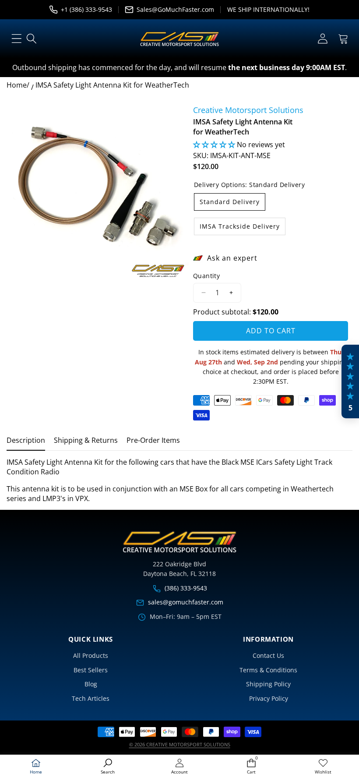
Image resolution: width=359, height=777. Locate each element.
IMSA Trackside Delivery (240, 226)
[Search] (32, 39)
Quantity (206, 276)
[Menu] (16, 39)
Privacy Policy (268, 698)
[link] (323, 767)
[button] (343, 39)
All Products (90, 655)
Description (26, 440)
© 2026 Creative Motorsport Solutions (179, 744)
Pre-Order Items (153, 440)
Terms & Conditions (268, 670)
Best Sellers (91, 670)
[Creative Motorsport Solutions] (179, 39)
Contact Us (268, 655)
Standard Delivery (230, 202)
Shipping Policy (268, 684)
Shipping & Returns (86, 440)
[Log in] (322, 39)
